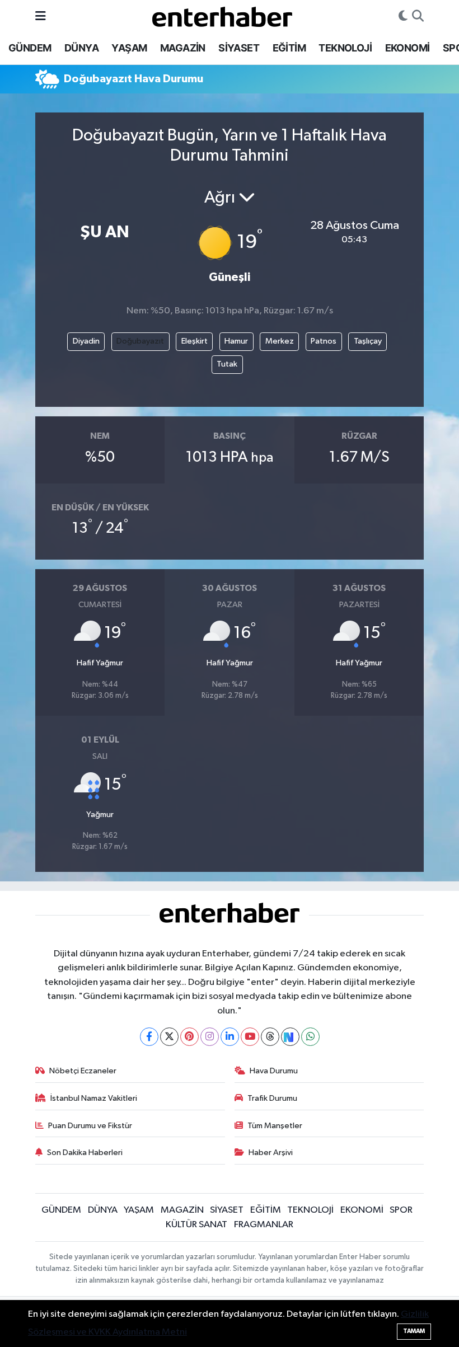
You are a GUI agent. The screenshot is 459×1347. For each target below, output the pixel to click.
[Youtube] (250, 1036)
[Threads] (270, 1036)
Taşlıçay (368, 341)
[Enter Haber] (222, 16)
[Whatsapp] (310, 1036)
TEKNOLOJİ (345, 48)
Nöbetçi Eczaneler (82, 1071)
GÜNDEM (29, 48)
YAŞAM (129, 48)
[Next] (290, 1036)
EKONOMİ (407, 48)
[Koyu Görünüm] (403, 17)
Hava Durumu (274, 1071)
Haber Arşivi (271, 1152)
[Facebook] (149, 1036)
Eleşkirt (194, 341)
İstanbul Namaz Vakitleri (93, 1098)
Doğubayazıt (140, 341)
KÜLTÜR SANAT (196, 1224)
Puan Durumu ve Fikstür (90, 1125)
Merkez (279, 341)
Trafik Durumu (272, 1098)
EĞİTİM (289, 48)
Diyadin (86, 341)
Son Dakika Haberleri (85, 1152)
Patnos (323, 341)
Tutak (227, 364)
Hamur (236, 341)
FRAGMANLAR (263, 1224)
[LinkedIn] (230, 1036)
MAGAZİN (182, 48)
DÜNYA (81, 48)
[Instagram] (209, 1036)
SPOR (401, 1210)
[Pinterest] (189, 1036)
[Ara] (418, 17)
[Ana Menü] (40, 16)
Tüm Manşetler (274, 1125)
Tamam (414, 1331)
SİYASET (238, 48)
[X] (169, 1036)
